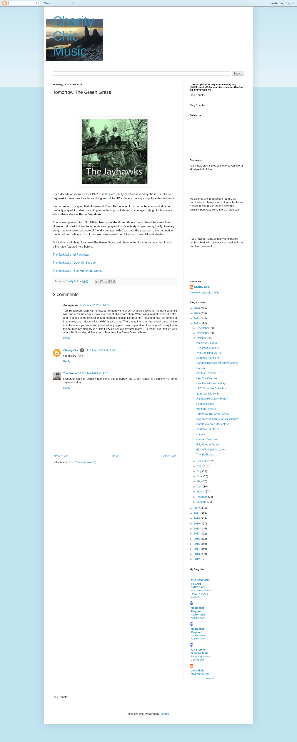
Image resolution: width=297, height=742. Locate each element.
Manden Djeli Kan (207, 439)
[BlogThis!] (102, 282)
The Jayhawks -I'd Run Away (71, 254)
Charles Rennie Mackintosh (212, 424)
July (199, 471)
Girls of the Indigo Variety (211, 449)
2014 (197, 548)
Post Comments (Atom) (82, 462)
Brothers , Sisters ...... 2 (209, 373)
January (202, 501)
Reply (66, 337)
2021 (197, 513)
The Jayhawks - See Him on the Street (77, 270)
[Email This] (97, 282)
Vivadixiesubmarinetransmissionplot (217, 419)
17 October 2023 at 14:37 (95, 305)
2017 (197, 533)
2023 (197, 323)
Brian (125, 230)
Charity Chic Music (73, 36)
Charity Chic (71, 350)
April (200, 486)
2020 (197, 518)
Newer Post (61, 456)
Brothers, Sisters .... (207, 408)
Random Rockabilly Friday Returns (217, 362)
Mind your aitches (200, 674)
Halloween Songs (206, 342)
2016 (197, 538)
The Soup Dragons (207, 347)
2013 (197, 554)
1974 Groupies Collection (211, 388)
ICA (109, 198)
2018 (197, 528)
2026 (197, 308)
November (203, 333)
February (202, 496)
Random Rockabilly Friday (212, 398)
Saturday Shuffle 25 (208, 357)
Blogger (164, 713)
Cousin (200, 368)
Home (115, 456)
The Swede (70, 373)
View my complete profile (204, 292)
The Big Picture (205, 454)
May (199, 481)
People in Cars (205, 403)
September (203, 461)
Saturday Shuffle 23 (208, 429)
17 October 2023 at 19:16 (93, 373)
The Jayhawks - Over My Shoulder (75, 262)
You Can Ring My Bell (209, 352)
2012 (197, 559)
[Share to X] (106, 282)
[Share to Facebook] (110, 282)
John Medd (197, 670)
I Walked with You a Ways (211, 383)
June (200, 476)
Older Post (169, 456)
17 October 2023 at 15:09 (100, 350)
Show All (210, 679)
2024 (197, 318)
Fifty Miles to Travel (207, 444)
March (201, 491)
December (203, 328)
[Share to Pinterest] (114, 282)
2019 (197, 523)
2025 (197, 313)
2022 (197, 508)
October (202, 338)
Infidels (200, 434)
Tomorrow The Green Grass (212, 413)
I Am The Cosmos (206, 378)
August (201, 466)
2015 (197, 543)
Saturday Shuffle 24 (208, 393)
